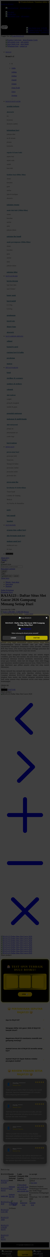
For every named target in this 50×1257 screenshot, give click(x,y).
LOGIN (13, 638)
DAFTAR (36, 638)
